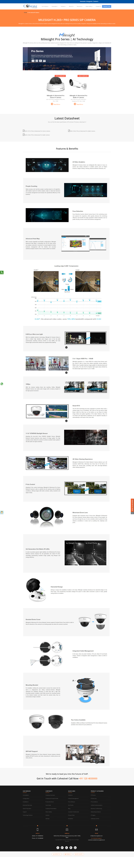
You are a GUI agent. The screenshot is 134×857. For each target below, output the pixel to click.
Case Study (48, 805)
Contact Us (98, 6)
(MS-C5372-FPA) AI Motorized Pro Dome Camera (37, 131)
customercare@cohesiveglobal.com (96, 840)
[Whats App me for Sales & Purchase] (2, 384)
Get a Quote (79, 854)
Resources (79, 6)
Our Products (45, 6)
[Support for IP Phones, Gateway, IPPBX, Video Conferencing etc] (2, 512)
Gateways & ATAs (95, 818)
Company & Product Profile (52, 798)
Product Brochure (50, 802)
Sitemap (47, 818)
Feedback (68, 854)
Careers (47, 815)
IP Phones (93, 795)
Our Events (70, 805)
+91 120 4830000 (39, 838)
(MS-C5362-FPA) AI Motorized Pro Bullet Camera (82, 131)
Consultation (26, 795)
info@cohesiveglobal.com (96, 835)
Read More (56, 104)
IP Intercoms (94, 798)
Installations (26, 802)
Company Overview (50, 795)
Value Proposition (27, 808)
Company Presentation (51, 808)
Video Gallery (89, 6)
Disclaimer (70, 818)
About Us (71, 6)
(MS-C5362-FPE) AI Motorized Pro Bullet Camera (37, 135)
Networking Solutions (96, 812)
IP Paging (93, 815)
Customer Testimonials (73, 812)
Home (25, 12)
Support (25, 812)
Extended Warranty (27, 805)
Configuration (26, 798)
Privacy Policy (71, 815)
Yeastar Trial (106, 6)
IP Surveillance (94, 802)
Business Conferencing (96, 808)
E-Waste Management (73, 798)
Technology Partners (28, 815)
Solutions (63, 6)
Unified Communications (96, 805)
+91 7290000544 (39, 835)
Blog (69, 808)
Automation (54, 6)
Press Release (71, 802)
